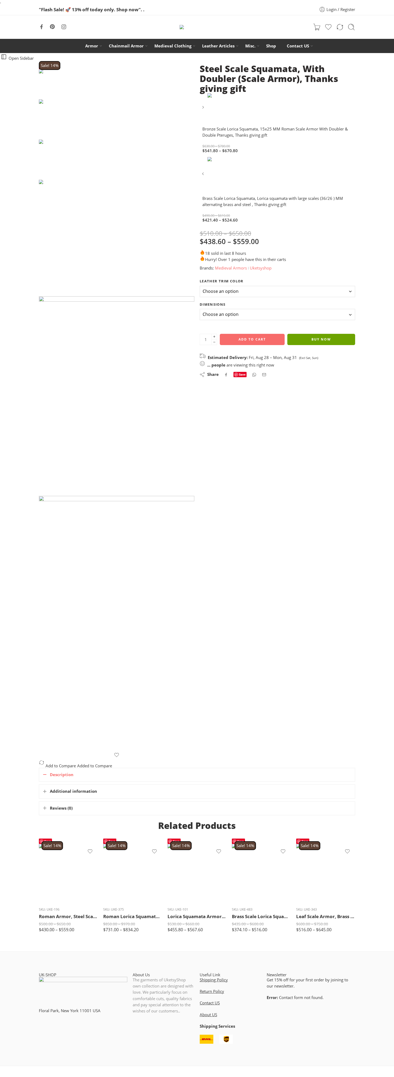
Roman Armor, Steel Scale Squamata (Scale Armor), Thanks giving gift (68, 916)
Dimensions (212, 304)
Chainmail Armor (126, 45)
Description (61, 774)
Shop (271, 45)
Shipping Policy (214, 979)
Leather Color (308, 897)
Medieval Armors (231, 268)
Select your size (309, 864)
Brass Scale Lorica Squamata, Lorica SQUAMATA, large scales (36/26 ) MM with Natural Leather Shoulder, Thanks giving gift (261, 916)
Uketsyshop (261, 268)
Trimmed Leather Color (182, 864)
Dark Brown (186, 882)
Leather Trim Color (222, 281)
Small (53, 869)
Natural (121, 874)
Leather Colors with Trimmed (244, 864)
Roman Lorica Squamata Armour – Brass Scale (132, 916)
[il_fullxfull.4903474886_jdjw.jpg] (59, 84)
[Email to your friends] (264, 374)
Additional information (73, 791)
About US (208, 1014)
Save (242, 374)
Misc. (250, 45)
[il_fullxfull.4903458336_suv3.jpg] (116, 396)
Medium (53, 877)
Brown (122, 882)
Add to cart (252, 339)
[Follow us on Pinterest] (52, 27)
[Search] (351, 27)
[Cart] (317, 27)
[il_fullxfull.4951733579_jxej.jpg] (116, 624)
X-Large (53, 894)
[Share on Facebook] (226, 375)
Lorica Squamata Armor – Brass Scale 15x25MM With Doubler (197, 916)
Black (122, 890)
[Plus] (214, 336)
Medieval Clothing (172, 45)
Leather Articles (218, 45)
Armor (91, 45)
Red (122, 898)
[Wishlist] (116, 755)
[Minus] (214, 342)
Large (53, 886)
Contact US (298, 45)
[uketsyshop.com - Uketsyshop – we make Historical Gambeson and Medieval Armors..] (197, 27)
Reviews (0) (61, 808)
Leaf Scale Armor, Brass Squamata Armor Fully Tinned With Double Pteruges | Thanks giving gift (325, 916)
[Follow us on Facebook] (41, 26)
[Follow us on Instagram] (64, 27)
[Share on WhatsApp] (254, 374)
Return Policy (212, 991)
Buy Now (321, 339)
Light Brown (186, 890)
